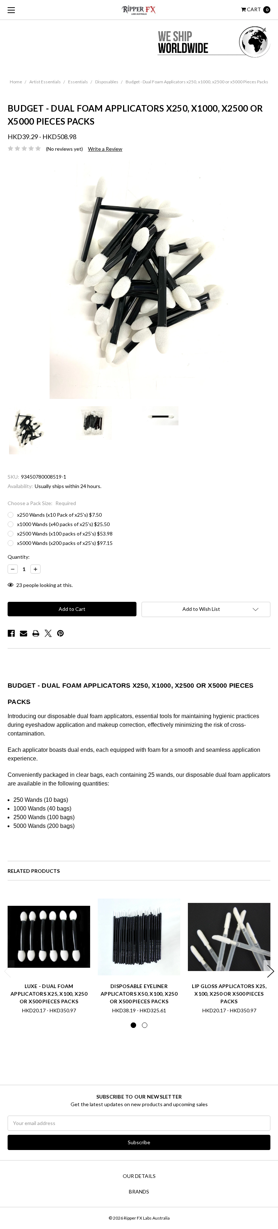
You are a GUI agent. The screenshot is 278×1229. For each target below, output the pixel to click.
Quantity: (19, 557)
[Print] (35, 633)
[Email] (23, 633)
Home (16, 81)
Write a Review (105, 149)
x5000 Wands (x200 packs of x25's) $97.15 (65, 543)
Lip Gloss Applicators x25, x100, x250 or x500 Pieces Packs (229, 993)
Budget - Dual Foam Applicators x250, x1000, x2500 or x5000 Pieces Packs (197, 81)
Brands (139, 1191)
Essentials (78, 81)
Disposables (106, 81)
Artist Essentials (45, 81)
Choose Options (49, 965)
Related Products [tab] (34, 871)
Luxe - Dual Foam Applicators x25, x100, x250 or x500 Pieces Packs (48, 993)
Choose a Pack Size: (42, 503)
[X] (48, 633)
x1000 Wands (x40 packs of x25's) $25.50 (63, 524)
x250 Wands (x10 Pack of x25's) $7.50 (59, 515)
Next (271, 971)
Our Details (139, 1176)
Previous (7, 971)
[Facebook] (11, 633)
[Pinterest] (60, 633)
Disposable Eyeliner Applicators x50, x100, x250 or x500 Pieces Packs (139, 993)
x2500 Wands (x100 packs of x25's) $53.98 (65, 533)
